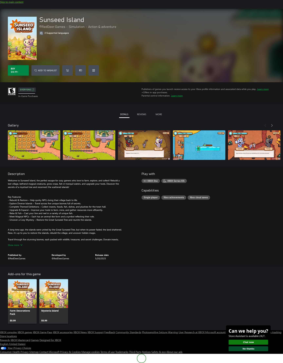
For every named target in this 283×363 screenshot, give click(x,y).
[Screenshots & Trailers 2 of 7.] (89, 145)
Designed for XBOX (50, 340)
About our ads (174, 351)
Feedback (109, 332)
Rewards (5, 340)
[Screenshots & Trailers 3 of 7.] (144, 145)
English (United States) (13, 344)
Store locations (8, 336)
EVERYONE (25, 90)
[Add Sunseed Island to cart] (67, 70)
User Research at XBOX (192, 332)
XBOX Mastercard (20, 340)
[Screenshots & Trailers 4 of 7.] (199, 145)
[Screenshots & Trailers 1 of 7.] (34, 145)
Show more (13, 245)
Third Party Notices (140, 351)
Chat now (248, 342)
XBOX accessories (63, 332)
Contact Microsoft (49, 351)
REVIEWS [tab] (141, 114)
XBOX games (25, 332)
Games (35, 340)
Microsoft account (215, 332)
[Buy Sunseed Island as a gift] (80, 70)
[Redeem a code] (93, 70)
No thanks (248, 348)
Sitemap (34, 351)
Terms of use (107, 351)
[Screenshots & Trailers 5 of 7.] (254, 145)
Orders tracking (272, 332)
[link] (22, 301)
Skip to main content (11, 2)
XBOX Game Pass (42, 332)
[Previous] (265, 125)
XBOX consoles (8, 332)
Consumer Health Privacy (14, 351)
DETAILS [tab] (124, 114)
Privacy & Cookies (70, 351)
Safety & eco (158, 351)
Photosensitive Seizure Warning (160, 332)
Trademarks (121, 351)
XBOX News (80, 332)
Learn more (263, 89)
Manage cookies (90, 351)
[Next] (272, 125)
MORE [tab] (159, 114)
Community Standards (128, 332)
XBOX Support (95, 332)
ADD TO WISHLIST (47, 70)
